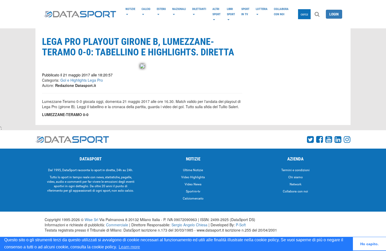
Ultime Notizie (193, 170)
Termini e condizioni (295, 170)
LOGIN (334, 14)
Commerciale (117, 224)
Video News (193, 184)
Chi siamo (295, 177)
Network (295, 184)
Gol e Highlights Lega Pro (81, 80)
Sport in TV (245, 11)
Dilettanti (199, 9)
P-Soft (241, 224)
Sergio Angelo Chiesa (189, 224)
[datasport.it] (80, 14)
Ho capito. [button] (369, 244)
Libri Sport (231, 11)
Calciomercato (193, 198)
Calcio (146, 9)
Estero (161, 9)
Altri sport (216, 11)
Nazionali (179, 9)
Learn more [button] (129, 247)
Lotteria (262, 9)
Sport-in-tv (193, 191)
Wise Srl (91, 219)
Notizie (130, 9)
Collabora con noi (281, 11)
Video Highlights (193, 177)
